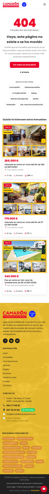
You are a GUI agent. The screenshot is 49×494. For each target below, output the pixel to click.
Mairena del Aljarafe (19, 99)
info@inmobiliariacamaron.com (21, 414)
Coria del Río (14, 87)
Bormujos (32, 452)
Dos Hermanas (27, 461)
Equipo (6, 369)
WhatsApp (29, 410)
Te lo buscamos (10, 361)
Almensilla (10, 105)
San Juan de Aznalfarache (31, 105)
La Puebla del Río (19, 93)
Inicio (5, 353)
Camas (40, 461)
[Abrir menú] (44, 4)
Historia (6, 365)
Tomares (29, 466)
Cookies (39, 487)
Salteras (19, 471)
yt (17, 340)
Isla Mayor (31, 457)
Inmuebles (8, 357)
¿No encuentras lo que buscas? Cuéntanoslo (24, 483)
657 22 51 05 (13, 409)
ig (11, 340)
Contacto (7, 385)
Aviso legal (11, 487)
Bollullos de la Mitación (13, 466)
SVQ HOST (35, 491)
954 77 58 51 (13, 405)
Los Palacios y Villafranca (13, 457)
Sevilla (35, 99)
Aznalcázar (8, 471)
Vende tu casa (9, 377)
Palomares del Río (32, 87)
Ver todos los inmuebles (24, 65)
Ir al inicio (24, 72)
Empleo (6, 381)
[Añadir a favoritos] (43, 127)
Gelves (34, 93)
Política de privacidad (25, 487)
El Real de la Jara (10, 461)
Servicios (7, 373)
